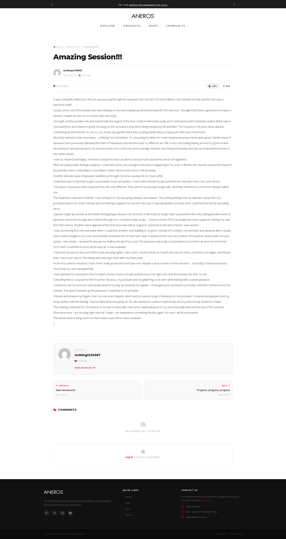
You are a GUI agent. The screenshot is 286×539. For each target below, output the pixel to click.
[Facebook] (46, 513)
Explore (107, 25)
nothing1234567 (73, 46)
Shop (153, 25)
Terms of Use (236, 533)
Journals (59, 46)
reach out (207, 500)
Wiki (127, 502)
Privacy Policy (221, 533)
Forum (128, 497)
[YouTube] (70, 513)
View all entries (83, 367)
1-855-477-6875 (192, 506)
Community (176, 25)
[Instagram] (62, 513)
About (128, 514)
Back (228, 86)
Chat (127, 508)
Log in (129, 457)
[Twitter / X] (54, 513)
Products (132, 25)
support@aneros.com (196, 517)
